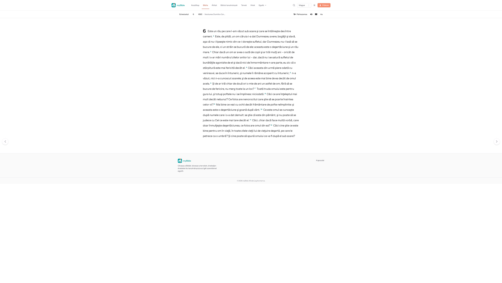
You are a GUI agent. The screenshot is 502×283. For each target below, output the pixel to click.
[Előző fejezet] (5, 141)
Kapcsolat (320, 160)
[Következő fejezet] (497, 141)
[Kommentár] (316, 14)
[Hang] (311, 14)
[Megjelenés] (314, 5)
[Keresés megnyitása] (294, 5)
